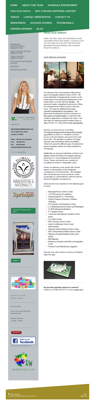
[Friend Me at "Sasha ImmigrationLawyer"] (23, 341)
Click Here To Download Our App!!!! (22, 210)
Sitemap (17, 394)
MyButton (16, 260)
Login (85, 394)
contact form (22, 152)
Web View (84, 396)
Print (12, 394)
